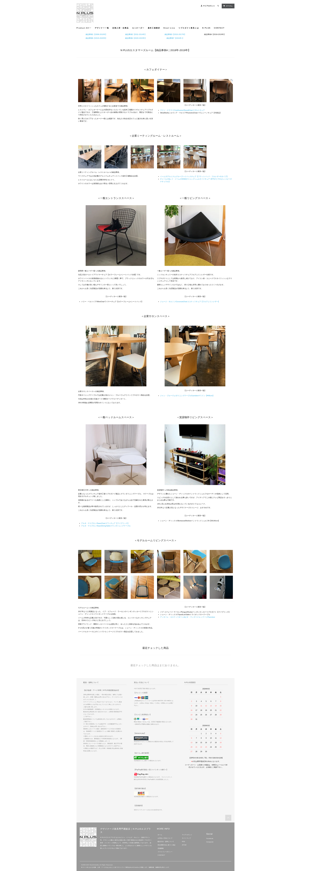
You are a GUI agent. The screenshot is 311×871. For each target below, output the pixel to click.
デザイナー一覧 (102, 28)
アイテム (229, 6)
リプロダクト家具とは (188, 28)
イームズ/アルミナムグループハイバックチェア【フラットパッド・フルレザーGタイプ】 (194, 176)
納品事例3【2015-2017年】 (175, 34)
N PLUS (206, 28)
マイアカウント (209, 6)
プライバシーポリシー (165, 851)
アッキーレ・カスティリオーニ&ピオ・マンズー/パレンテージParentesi (187, 617)
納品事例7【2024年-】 (175, 38)
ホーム (160, 834)
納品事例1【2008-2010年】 (96, 34)
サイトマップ (186, 838)
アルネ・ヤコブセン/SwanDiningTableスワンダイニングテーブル (106, 526)
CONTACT (219, 28)
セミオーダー (138, 28)
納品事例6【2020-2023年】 (135, 38)
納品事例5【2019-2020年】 (96, 38)
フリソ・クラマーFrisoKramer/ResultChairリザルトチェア (182, 110)
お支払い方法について (165, 838)
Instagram (209, 842)
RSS (183, 841)
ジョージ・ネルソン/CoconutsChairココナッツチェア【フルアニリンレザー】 (190, 302)
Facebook (209, 838)
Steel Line (169, 28)
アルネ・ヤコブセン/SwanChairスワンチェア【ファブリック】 (105, 523)
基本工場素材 (154, 28)
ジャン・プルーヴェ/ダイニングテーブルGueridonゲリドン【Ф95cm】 (187, 396)
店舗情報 (161, 848)
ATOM (184, 845)
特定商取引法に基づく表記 (166, 845)
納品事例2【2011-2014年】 (135, 34)
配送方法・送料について (166, 841)
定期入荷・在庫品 (120, 28)
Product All (83, 28)
